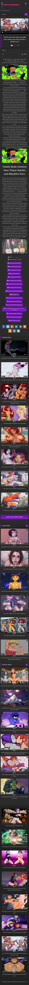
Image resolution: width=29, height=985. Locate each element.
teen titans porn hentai (15, 270)
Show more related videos (14, 517)
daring (15, 191)
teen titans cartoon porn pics (14, 313)
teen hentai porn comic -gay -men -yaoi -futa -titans (14, 309)
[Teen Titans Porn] (12, 5)
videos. (22, 90)
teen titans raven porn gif (15, 287)
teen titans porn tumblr (15, 276)
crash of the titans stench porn (15, 304)
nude (18, 82)
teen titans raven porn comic (15, 283)
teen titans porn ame (15, 320)
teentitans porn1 (17, 257)
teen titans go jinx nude (14, 266)
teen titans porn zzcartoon (15, 280)
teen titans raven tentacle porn (15, 290)
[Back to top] (24, 980)
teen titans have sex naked (14, 317)
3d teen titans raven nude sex (15, 297)
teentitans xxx (15, 294)
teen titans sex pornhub (14, 263)
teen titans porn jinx (15, 273)
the (12, 59)
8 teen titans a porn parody (14, 301)
